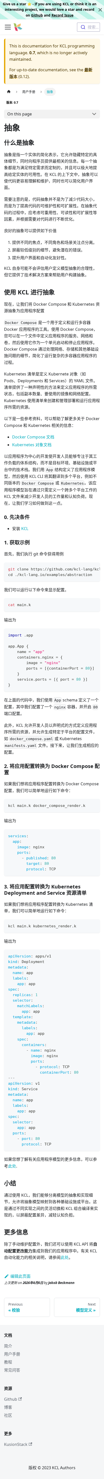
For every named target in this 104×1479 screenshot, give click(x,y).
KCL (24, 528)
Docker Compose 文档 (33, 437)
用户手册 (12, 1354)
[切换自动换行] (84, 568)
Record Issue (62, 15)
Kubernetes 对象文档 (31, 444)
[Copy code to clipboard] (94, 568)
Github (37, 15)
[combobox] (88, 27)
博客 (8, 1407)
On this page (19, 114)
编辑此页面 (20, 1276)
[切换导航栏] (8, 27)
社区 (8, 1415)
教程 (8, 1362)
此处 (12, 1166)
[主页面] (9, 92)
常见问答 (12, 1370)
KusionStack (16, 1444)
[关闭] (100, 9)
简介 (8, 1346)
